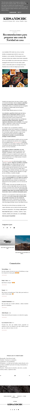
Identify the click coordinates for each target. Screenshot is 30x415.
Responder (4, 275)
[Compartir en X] (7, 227)
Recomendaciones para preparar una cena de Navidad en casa (15, 37)
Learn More (12, 12)
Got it (19, 12)
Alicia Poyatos (5, 313)
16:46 (9, 280)
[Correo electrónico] (14, 227)
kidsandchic (15, 19)
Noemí (3, 290)
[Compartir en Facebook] (4, 227)
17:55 (6, 290)
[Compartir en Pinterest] (10, 227)
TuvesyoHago (5, 269)
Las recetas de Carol (6, 322)
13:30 (10, 269)
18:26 (10, 313)
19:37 (13, 322)
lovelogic (15, 397)
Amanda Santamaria (7, 301)
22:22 (13, 301)
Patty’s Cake (5, 280)
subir (15, 401)
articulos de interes (15, 30)
